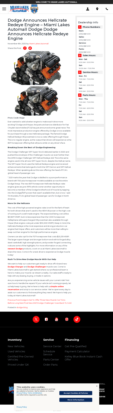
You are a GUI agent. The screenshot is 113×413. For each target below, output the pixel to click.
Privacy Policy (22, 407)
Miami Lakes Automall (39, 43)
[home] (19, 9)
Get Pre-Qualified (75, 346)
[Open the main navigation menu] (4, 9)
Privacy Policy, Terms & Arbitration (29, 393)
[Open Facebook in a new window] (46, 319)
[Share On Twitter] (30, 48)
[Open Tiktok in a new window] (76, 319)
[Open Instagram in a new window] (66, 319)
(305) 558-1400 (85, 34)
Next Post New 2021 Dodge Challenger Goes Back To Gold (45, 303)
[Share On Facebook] (25, 48)
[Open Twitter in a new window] (36, 319)
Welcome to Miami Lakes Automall (56, 2)
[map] (97, 9)
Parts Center (51, 359)
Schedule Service (49, 353)
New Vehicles (16, 346)
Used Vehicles (16, 351)
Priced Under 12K (18, 364)
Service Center (52, 346)
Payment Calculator (77, 351)
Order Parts (50, 364)
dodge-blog (22, 307)
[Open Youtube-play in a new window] (56, 319)
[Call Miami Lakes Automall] (107, 9)
